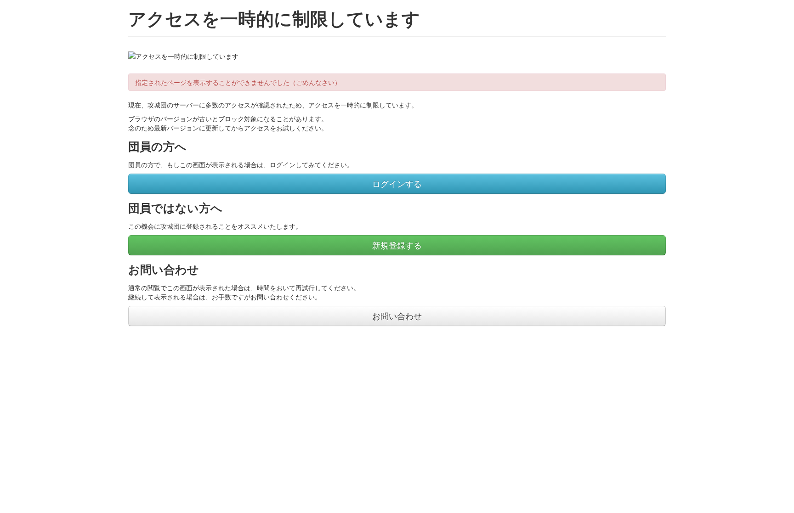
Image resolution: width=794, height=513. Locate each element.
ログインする (397, 183)
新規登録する (397, 245)
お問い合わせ (397, 315)
